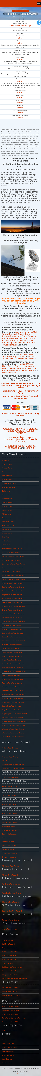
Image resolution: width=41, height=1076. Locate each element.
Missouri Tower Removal (10, 875)
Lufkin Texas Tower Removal (11, 572)
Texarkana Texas (7, 533)
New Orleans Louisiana (9, 853)
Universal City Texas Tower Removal (13, 725)
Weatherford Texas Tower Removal (13, 733)
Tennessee (12, 447)
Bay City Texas (7, 476)
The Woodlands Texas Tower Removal (14, 721)
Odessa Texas (6, 518)
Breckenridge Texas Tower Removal (13, 606)
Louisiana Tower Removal (10, 822)
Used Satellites (7, 1059)
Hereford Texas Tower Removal (12, 618)
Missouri (9, 439)
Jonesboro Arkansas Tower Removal (13, 768)
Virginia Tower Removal (9, 929)
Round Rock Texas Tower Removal (13, 702)
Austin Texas (6, 472)
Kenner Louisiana (7, 838)
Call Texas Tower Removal (10, 1010)
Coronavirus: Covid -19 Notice (11, 1022)
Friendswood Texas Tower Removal (13, 641)
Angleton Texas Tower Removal (12, 595)
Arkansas (20, 428)
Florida (10, 430)
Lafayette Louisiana (8, 842)
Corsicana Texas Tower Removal (12, 633)
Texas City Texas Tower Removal (12, 717)
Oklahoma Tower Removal (10, 902)
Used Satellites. (9, 373)
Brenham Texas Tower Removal (12, 610)
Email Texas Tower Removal (11, 1014)
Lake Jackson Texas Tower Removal (13, 564)
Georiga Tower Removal (9, 795)
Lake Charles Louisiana (9, 845)
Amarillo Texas (7, 464)
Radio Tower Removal (12, 338)
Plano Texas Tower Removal (11, 687)
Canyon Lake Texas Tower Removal (13, 621)
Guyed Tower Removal (9, 948)
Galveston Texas (7, 502)
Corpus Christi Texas (8, 487)
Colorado (32, 428)
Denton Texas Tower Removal (11, 637)
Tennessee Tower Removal (10, 920)
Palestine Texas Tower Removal (12, 583)
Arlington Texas (7, 468)
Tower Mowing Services (9, 991)
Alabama (8, 428)
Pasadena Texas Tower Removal (12, 679)
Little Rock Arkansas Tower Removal (13, 761)
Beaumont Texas (7, 479)
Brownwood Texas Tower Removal (13, 614)
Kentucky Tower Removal (10, 813)
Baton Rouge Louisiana (9, 830)
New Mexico (22, 439)
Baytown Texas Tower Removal (12, 548)
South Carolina (26, 445)
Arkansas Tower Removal (10, 757)
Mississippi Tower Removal (10, 866)
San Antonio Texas (8, 525)
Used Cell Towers (26, 364)
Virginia (29, 447)
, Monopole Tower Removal (23, 336)
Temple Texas (6, 529)
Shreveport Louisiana (9, 857)
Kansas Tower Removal (9, 804)
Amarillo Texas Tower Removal (12, 591)
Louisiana (13, 437)
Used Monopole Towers (20, 368)
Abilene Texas (6, 460)
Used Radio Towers (8, 1051)
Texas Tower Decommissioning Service (14, 978)
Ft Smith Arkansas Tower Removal (13, 764)
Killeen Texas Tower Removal (11, 660)
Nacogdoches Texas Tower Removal (13, 579)
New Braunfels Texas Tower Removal (14, 671)
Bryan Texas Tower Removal (11, 552)
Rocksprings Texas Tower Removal (13, 694)
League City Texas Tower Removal (13, 664)
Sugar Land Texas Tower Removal (13, 710)
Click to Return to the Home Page (20, 26)
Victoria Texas (6, 541)
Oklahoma (11, 445)
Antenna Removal (23, 332)
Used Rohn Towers (25, 370)
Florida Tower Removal (9, 786)
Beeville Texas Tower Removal (12, 602)
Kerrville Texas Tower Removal (12, 656)
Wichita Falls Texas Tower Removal (13, 737)
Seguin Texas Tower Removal (11, 706)
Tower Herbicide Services (10, 987)
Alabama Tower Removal (10, 748)
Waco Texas (6, 545)
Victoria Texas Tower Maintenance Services (19, 357)
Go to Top (20, 1074)
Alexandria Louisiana (8, 826)
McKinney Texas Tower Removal (12, 668)
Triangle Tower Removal (9, 975)
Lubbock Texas (7, 510)
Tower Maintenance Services (11, 995)
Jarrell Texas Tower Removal (11, 648)
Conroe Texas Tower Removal (11, 625)
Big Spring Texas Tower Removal (12, 598)
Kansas (30, 430)
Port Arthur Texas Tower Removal (12, 691)
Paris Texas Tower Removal (11, 675)
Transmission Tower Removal (11, 971)
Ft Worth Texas (7, 499)
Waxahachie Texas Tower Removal (13, 729)
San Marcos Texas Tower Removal (13, 587)
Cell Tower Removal (8, 944)
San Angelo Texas (8, 522)
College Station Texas (9, 483)
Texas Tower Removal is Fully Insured (14, 1018)
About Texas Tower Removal (11, 1006)
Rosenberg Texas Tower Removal (12, 698)
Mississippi (26, 437)
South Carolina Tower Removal (12, 911)
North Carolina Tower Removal (11, 893)
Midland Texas (6, 514)
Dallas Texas (6, 491)
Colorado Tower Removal (10, 777)
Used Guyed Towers (11, 366)
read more (20, 38)
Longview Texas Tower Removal (12, 568)
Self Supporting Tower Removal (17, 341)
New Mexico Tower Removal (11, 884)
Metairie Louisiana (8, 849)
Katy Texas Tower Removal (11, 560)
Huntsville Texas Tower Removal (12, 644)
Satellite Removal (20, 340)
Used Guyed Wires (8, 1044)
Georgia (19, 430)
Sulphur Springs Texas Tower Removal (14, 714)
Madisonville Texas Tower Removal (13, 575)
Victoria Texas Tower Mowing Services (17, 355)
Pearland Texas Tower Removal (12, 683)
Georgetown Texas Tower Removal (13, 556)
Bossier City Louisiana (9, 834)
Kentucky (20, 432)
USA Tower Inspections (9, 1031)
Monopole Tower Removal (10, 952)
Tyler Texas (6, 537)
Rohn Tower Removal (9, 959)
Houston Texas (7, 506)
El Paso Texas (6, 495)
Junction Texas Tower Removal (12, 652)
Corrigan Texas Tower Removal (12, 629)
